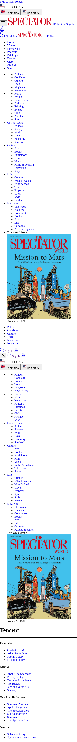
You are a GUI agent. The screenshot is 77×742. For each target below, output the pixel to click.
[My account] (2, 29)
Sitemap (11, 690)
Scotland (19, 141)
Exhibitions (20, 154)
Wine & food (21, 183)
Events (11, 58)
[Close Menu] (3, 355)
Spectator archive (17, 713)
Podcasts (12, 51)
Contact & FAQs (16, 650)
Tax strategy (14, 683)
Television (20, 167)
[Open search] (2, 351)
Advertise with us (17, 653)
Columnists (20, 213)
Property (19, 190)
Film (17, 158)
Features (19, 209)
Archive (11, 64)
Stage (17, 171)
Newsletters (13, 48)
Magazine (19, 87)
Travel (17, 187)
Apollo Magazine (17, 707)
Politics (18, 74)
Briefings (12, 55)
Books (18, 151)
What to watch (22, 180)
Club (10, 61)
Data (17, 135)
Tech (17, 83)
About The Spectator (19, 673)
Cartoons (19, 225)
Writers (11, 45)
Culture (18, 80)
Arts (16, 148)
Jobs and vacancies (18, 686)
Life (9, 174)
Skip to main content (11, 1)
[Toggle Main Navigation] (3, 23)
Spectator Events (16, 717)
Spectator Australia (17, 704)
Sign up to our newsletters (22, 737)
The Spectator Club (18, 720)
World (17, 132)
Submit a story (15, 656)
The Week (20, 206)
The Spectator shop (18, 710)
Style (17, 196)
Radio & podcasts (24, 164)
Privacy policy (15, 677)
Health (18, 200)
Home (10, 42)
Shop (10, 68)
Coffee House (15, 122)
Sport (17, 193)
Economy (19, 138)
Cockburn (20, 77)
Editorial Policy (16, 659)
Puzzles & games (24, 229)
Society (18, 129)
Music (17, 161)
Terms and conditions (19, 680)
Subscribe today (16, 734)
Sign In (70, 24)
